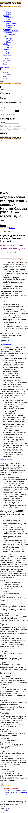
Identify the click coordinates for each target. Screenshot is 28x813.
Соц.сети (9, 47)
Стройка (9, 40)
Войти (16, 111)
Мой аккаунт (5, 67)
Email (2, 123)
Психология (7, 32)
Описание (7, 231)
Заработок (7, 21)
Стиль (8, 19)
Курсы (5, 10)
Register (2, 136)
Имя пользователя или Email (11, 102)
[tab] (15, 231)
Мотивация (10, 34)
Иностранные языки (11, 31)
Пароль (3, 107)
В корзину (3, 226)
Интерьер (10, 18)
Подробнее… (5, 810)
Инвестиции (11, 23)
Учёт (8, 53)
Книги (8, 12)
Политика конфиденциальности (15, 790)
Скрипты (9, 45)
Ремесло (6, 36)
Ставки (9, 27)
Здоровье (6, 29)
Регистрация (3, 133)
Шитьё (8, 42)
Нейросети (10, 25)
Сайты (5, 44)
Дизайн (6, 16)
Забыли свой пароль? (8, 114)
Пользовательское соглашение (15, 792)
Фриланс (6, 49)
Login (6, 136)
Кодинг (9, 51)
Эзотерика (7, 55)
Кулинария (10, 38)
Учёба (8, 14)
